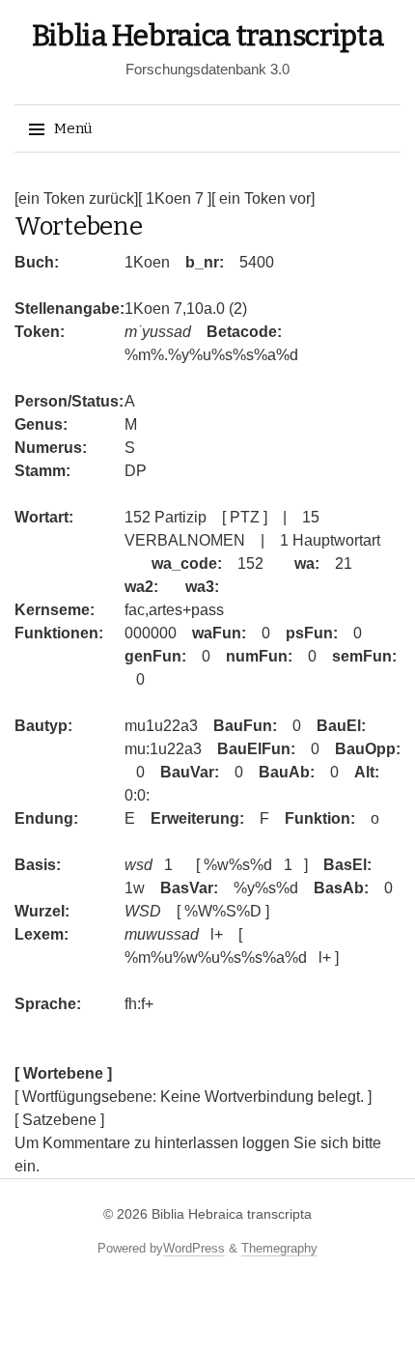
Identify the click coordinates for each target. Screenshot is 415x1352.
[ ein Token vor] (263, 198)
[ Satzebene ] (59, 1120)
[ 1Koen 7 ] (174, 198)
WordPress (194, 1248)
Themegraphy (279, 1248)
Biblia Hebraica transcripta (208, 35)
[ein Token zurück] (76, 198)
